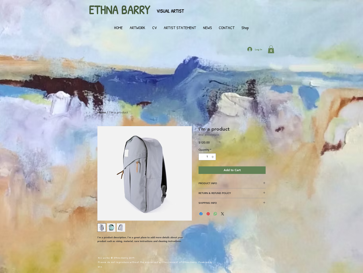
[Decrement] (201, 157)
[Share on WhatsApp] (215, 214)
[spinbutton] (207, 157)
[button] (271, 49)
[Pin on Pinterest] (208, 214)
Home (101, 112)
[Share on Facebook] (201, 214)
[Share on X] (222, 214)
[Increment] (213, 157)
